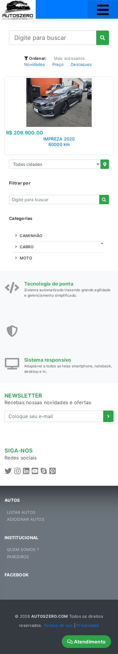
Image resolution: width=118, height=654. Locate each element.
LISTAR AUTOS (21, 512)
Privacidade (88, 625)
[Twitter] (8, 471)
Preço (58, 64)
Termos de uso (58, 625)
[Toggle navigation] (102, 9)
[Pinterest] (52, 471)
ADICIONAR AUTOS (25, 519)
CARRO (26, 246)
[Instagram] (17, 471)
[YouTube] (35, 471)
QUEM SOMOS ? (23, 549)
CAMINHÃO (30, 235)
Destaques (81, 64)
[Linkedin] (26, 471)
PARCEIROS (18, 556)
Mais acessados (69, 58)
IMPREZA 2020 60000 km (59, 141)
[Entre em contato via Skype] (44, 471)
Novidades (34, 64)
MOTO (25, 258)
